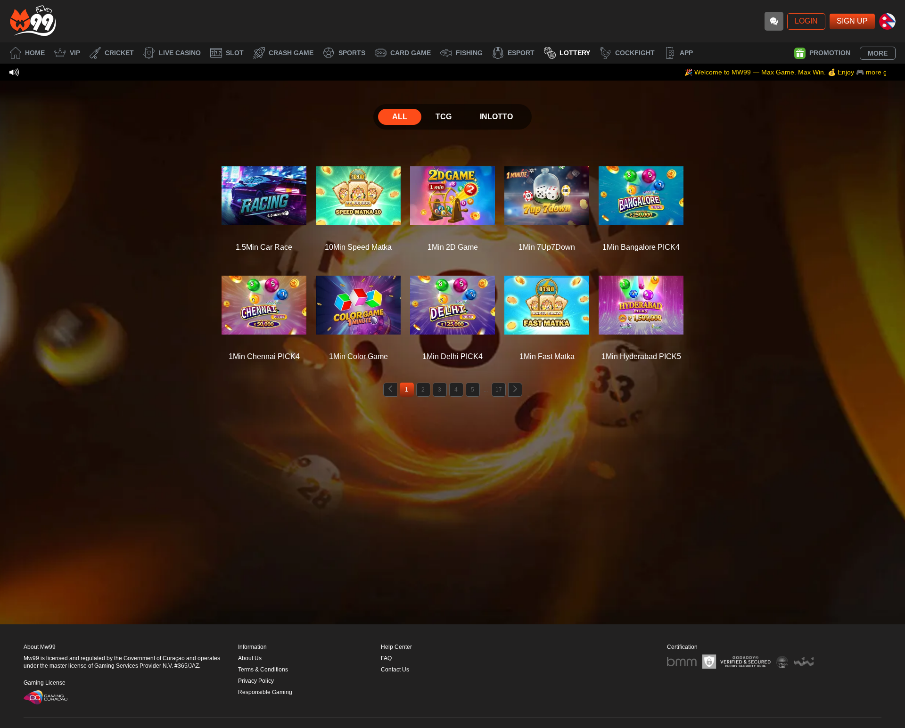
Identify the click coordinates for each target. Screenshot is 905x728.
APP (686, 53)
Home (35, 53)
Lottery (574, 53)
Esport (521, 53)
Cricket (119, 53)
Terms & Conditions (263, 669)
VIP (75, 53)
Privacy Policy (256, 681)
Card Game (410, 53)
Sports (351, 53)
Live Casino (180, 53)
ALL (399, 117)
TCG (444, 117)
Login (806, 21)
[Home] (33, 21)
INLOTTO (496, 117)
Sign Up (852, 21)
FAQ (386, 658)
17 (498, 389)
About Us (250, 658)
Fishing (469, 53)
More (878, 53)
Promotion (829, 53)
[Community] (774, 21)
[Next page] (515, 390)
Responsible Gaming (265, 692)
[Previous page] (390, 390)
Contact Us (395, 669)
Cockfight (635, 53)
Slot (235, 53)
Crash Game (291, 53)
